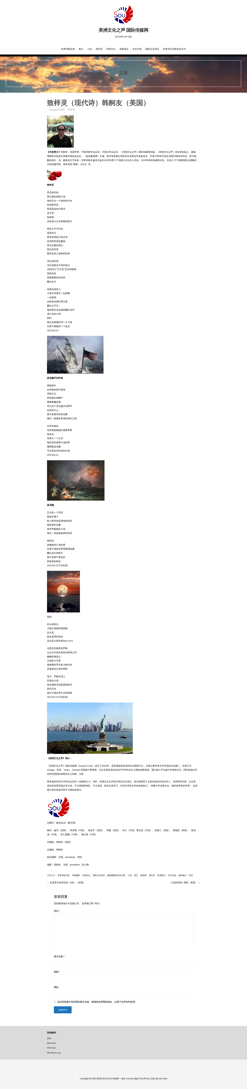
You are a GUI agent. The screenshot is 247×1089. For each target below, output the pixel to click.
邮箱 (57, 971)
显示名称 (59, 956)
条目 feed (51, 1043)
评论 (57, 910)
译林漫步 (124, 49)
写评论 (71, 109)
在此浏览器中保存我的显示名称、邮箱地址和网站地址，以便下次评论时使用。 (97, 1002)
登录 (49, 1038)
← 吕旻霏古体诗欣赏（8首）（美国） (66, 882)
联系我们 (161, 875)
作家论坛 (110, 49)
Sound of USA (57, 109)
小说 (89, 49)
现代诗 (99, 49)
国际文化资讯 (152, 49)
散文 (81, 49)
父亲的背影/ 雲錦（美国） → (185, 882)
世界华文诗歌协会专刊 (174, 49)
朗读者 (144, 875)
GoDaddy (130, 1078)
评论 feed (51, 1048)
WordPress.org (54, 1052)
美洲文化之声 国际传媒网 (123, 30)
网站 (56, 987)
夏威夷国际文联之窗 (116, 875)
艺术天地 (137, 49)
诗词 (191, 875)
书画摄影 (76, 875)
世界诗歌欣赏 (68, 49)
